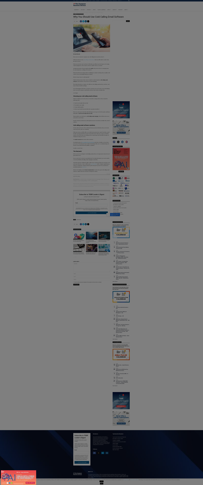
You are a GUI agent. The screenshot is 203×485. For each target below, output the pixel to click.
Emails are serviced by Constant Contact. (94, 209)
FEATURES (120, 9)
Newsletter (97, 0)
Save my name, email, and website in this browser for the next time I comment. (88, 282)
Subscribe (94, 0)
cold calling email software (89, 59)
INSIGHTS (114, 9)
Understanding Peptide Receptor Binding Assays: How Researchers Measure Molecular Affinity (104, 253)
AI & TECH (82, 9)
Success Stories (116, 210)
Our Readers (81, 0)
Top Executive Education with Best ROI (120, 203)
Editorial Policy (115, 0)
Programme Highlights (117, 206)
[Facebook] (81, 21)
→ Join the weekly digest (91, 212)
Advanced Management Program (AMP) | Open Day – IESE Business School (122, 278)
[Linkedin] (86, 21)
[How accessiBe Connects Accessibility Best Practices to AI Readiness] (91, 236)
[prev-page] (74, 257)
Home (74, 0)
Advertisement (78, 219)
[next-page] (75, 257)
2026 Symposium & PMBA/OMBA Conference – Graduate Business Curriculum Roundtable (122, 382)
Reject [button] (102, 483)
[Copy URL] (88, 21)
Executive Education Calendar (118, 214)
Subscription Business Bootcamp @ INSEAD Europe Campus (122, 273)
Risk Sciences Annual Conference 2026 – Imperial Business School (122, 243)
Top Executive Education (103, 0)
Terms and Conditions (134, 479)
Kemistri (89, 179)
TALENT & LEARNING (101, 9)
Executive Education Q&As (117, 212)
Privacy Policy (126, 479)
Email (77, 202)
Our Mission (90, 0)
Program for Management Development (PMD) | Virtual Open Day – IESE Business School (122, 257)
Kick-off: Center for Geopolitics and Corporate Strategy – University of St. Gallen (122, 268)
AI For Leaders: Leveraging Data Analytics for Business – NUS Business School (122, 262)
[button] (129, 0)
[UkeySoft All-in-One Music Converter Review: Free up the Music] (104, 236)
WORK (94, 9)
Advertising (110, 0)
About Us (77, 0)
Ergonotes (84, 167)
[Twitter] (83, 21)
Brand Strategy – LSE (120, 315)
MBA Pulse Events (116, 215)
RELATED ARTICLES (77, 229)
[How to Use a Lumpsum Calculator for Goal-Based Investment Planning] (79, 248)
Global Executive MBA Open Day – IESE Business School (122, 370)
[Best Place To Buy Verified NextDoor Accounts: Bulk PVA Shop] (79, 236)
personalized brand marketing (88, 142)
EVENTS (125, 9)
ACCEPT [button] (101, 481)
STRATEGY (89, 9)
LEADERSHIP (76, 9)
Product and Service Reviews (83, 12)
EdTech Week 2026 (119, 377)
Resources (85, 0)
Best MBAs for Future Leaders (118, 204)
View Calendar (115, 281)
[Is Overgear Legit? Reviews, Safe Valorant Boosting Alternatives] (91, 248)
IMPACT (108, 9)
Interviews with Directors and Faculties (119, 207)
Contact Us (119, 0)
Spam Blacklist (94, 164)
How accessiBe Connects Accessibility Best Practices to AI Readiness (91, 241)
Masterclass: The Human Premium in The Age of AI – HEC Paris (122, 325)
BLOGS (77, 12)
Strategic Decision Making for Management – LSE (121, 312)
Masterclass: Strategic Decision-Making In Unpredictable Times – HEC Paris (123, 320)
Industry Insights (116, 209)
